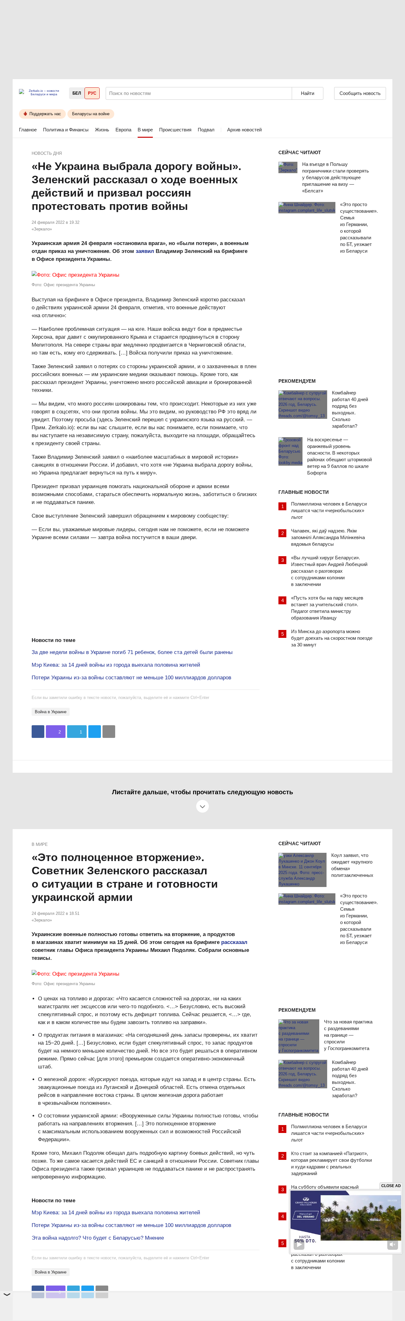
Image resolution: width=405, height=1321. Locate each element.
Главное (28, 129)
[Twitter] (94, 731)
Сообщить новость (360, 93)
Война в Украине (50, 711)
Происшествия (175, 129)
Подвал (206, 129)
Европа (123, 129)
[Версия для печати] (109, 731)
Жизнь (102, 129)
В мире (145, 129)
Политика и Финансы (66, 129)
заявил (145, 251)
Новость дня (47, 153)
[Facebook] (38, 731)
